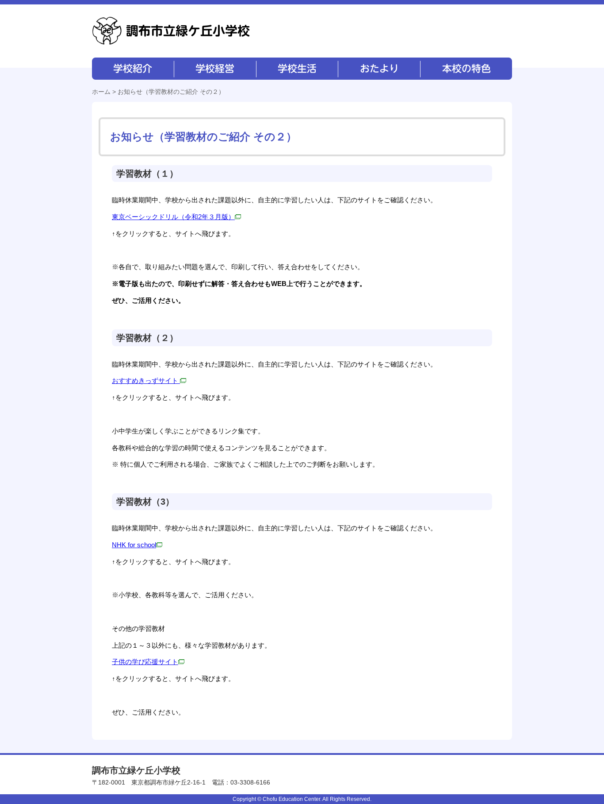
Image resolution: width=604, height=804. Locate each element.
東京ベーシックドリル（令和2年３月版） (173, 216)
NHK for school (134, 545)
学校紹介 (133, 69)
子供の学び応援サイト (145, 661)
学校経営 (215, 69)
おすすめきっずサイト (146, 380)
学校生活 (296, 69)
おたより (378, 69)
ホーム (101, 91)
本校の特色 (465, 69)
